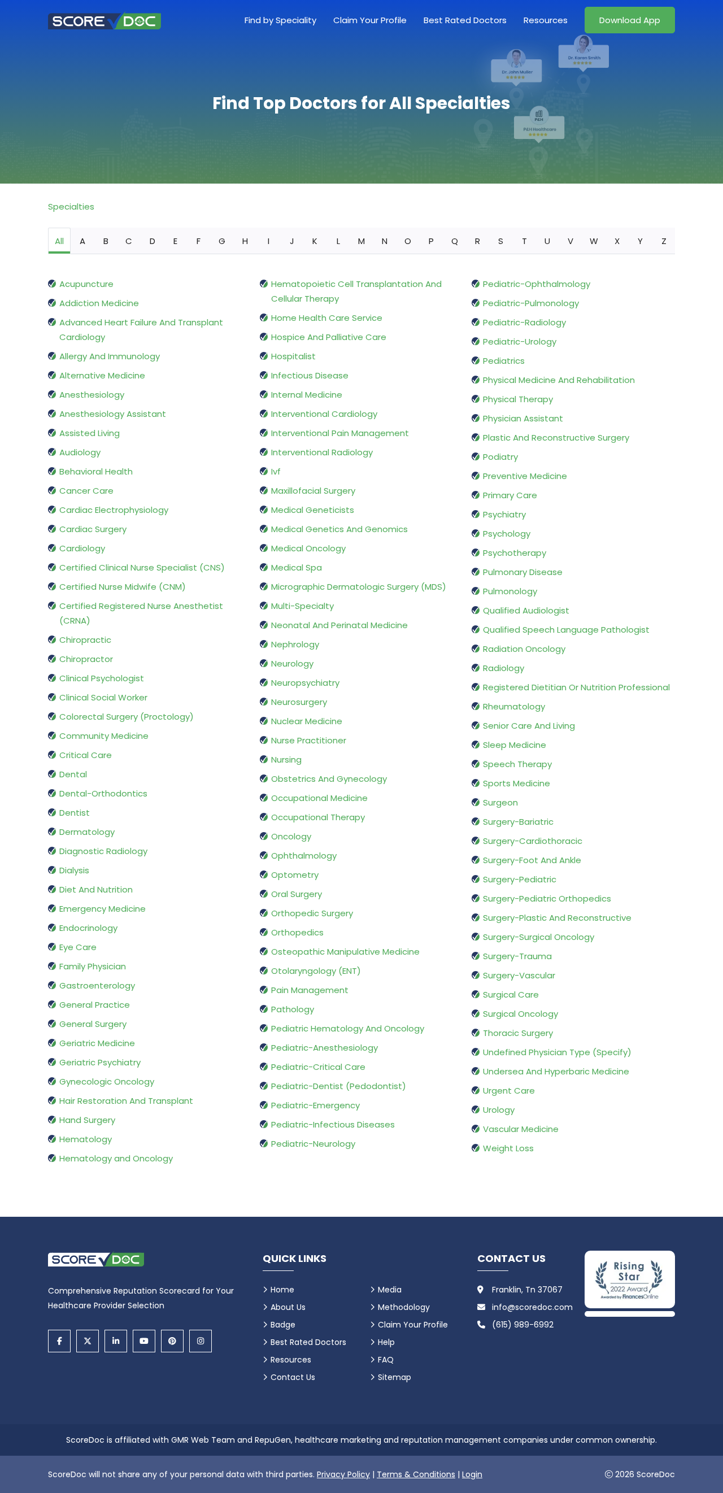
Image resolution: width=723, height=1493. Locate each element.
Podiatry (500, 457)
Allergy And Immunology (109, 356)
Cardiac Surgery (93, 529)
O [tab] (407, 241)
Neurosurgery (299, 702)
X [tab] (617, 241)
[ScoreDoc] (104, 20)
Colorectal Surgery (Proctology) (126, 716)
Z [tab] (664, 241)
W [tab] (594, 241)
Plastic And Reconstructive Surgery (556, 437)
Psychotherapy (514, 553)
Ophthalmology (304, 855)
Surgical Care (511, 994)
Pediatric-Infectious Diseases (333, 1124)
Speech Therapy (517, 764)
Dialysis (74, 870)
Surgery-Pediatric (519, 879)
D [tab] (152, 241)
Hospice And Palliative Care (328, 337)
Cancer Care (86, 491)
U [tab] (547, 241)
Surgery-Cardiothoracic (532, 841)
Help (386, 1342)
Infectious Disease (310, 375)
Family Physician (92, 966)
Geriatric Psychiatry (100, 1062)
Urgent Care (509, 1090)
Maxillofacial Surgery (313, 491)
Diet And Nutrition (96, 889)
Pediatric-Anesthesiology (324, 1048)
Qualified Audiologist (526, 610)
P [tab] (431, 241)
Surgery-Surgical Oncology (538, 937)
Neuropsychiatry (305, 683)
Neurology (292, 663)
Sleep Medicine (514, 745)
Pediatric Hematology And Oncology (347, 1028)
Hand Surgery (87, 1120)
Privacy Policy (343, 1474)
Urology (499, 1110)
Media (390, 1289)
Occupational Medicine (319, 798)
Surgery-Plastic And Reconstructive (557, 918)
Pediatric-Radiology (524, 322)
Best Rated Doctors (465, 20)
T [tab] (524, 241)
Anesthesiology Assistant (112, 414)
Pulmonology (510, 591)
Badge (283, 1324)
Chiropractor (86, 659)
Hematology (85, 1139)
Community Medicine (104, 736)
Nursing (286, 759)
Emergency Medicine (102, 909)
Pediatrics (504, 361)
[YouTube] (144, 1341)
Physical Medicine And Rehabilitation (559, 380)
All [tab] (59, 241)
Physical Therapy (518, 399)
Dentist (74, 813)
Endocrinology (88, 928)
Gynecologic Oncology (106, 1081)
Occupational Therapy (318, 817)
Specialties (71, 206)
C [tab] (128, 241)
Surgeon (500, 802)
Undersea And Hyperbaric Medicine (556, 1071)
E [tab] (175, 241)
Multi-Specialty (302, 606)
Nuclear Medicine (306, 721)
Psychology (506, 533)
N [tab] (384, 241)
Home (282, 1289)
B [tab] (105, 241)
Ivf (276, 471)
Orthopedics (297, 932)
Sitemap (394, 1377)
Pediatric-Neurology (313, 1144)
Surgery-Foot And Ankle (532, 860)
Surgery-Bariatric (518, 822)
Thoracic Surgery (518, 1033)
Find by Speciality (280, 20)
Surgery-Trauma (517, 956)
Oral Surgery (296, 894)
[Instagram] (200, 1341)
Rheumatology (514, 706)
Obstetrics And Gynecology (329, 779)
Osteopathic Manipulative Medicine (345, 951)
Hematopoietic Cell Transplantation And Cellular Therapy (356, 291)
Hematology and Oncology (116, 1158)
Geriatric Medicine (97, 1043)
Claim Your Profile (370, 20)
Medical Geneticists (312, 510)
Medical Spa (296, 567)
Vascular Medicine (521, 1129)
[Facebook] (59, 1341)
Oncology (291, 836)
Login (472, 1474)
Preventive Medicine (525, 476)
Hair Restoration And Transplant (126, 1101)
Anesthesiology (91, 395)
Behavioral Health (96, 471)
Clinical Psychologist (101, 678)
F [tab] (199, 241)
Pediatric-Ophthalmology (536, 284)
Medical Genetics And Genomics (339, 529)
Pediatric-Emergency (315, 1105)
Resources (546, 20)
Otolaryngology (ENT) (316, 971)
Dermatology (87, 832)
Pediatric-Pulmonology (531, 303)
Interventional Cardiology (324, 414)
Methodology (404, 1307)
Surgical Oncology (520, 1014)
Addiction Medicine (99, 303)
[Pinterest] (172, 1341)
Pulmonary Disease (523, 572)
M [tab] (361, 241)
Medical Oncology (308, 548)
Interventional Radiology (322, 452)
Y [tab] (640, 241)
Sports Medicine (516, 783)
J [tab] (292, 241)
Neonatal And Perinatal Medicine (339, 625)
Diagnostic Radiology (103, 851)
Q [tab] (454, 241)
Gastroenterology (97, 985)
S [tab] (500, 241)
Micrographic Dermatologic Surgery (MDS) (358, 587)
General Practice (94, 1005)
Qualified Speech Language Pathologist (566, 629)
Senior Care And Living (529, 726)
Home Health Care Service (326, 318)
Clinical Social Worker (103, 697)
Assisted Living (89, 433)
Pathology (292, 1009)
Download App (629, 20)
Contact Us (293, 1377)
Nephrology (295, 644)
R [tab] (477, 241)
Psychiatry (504, 514)
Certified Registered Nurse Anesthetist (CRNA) (141, 613)
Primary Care (510, 495)
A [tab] (82, 241)
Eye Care (78, 947)
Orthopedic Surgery (312, 913)
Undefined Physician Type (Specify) (557, 1052)
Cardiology (82, 548)
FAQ (386, 1359)
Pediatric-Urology (519, 341)
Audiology (80, 452)
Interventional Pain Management (340, 433)
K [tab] (314, 241)
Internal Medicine (306, 395)
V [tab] (570, 241)
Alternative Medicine (102, 375)
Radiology (503, 668)
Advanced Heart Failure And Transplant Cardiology (141, 329)
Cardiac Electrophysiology (113, 510)
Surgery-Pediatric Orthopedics (547, 898)
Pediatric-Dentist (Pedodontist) (338, 1086)
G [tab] (222, 241)
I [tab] (268, 241)
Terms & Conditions (416, 1474)
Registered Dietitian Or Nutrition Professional (576, 687)
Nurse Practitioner (308, 740)
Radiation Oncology (524, 649)
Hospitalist (293, 356)
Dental (73, 774)
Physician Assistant (523, 418)
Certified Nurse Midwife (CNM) (122, 587)
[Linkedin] (115, 1341)
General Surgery (93, 1024)
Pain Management (310, 990)
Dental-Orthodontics (103, 793)
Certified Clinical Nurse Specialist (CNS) (142, 567)
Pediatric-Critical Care (318, 1067)
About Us (288, 1307)
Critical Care (85, 755)
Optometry (295, 875)
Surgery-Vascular (519, 975)
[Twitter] (87, 1341)
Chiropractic (85, 640)
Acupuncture (86, 284)
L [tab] (338, 241)
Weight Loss (508, 1148)
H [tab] (245, 241)
